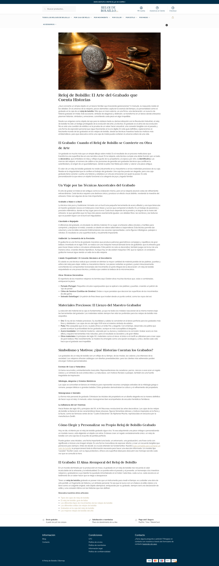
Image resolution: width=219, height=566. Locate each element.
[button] (171, 21)
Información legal (96, 548)
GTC (90, 539)
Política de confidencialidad (99, 552)
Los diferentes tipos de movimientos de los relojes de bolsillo (86, 503)
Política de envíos (95, 542)
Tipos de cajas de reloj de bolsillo (75, 498)
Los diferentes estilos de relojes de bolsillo (79, 505)
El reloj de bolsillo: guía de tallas (74, 500)
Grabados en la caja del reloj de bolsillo (77, 508)
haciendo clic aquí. (149, 544)
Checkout (172, 11)
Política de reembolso (97, 545)
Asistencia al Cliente (157, 11)
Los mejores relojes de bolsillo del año (77, 511)
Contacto (46, 542)
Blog (44, 539)
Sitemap (61, 561)
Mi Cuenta (141, 11)
